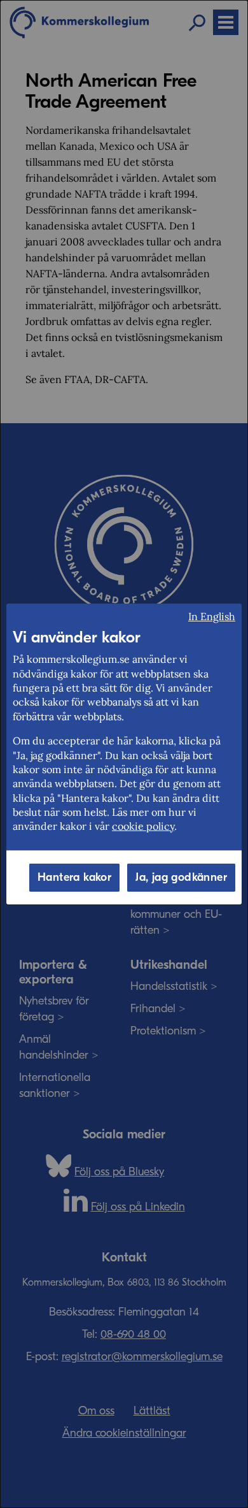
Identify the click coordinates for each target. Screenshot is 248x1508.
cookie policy (143, 826)
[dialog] (124, 754)
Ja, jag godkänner (181, 877)
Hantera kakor (74, 877)
